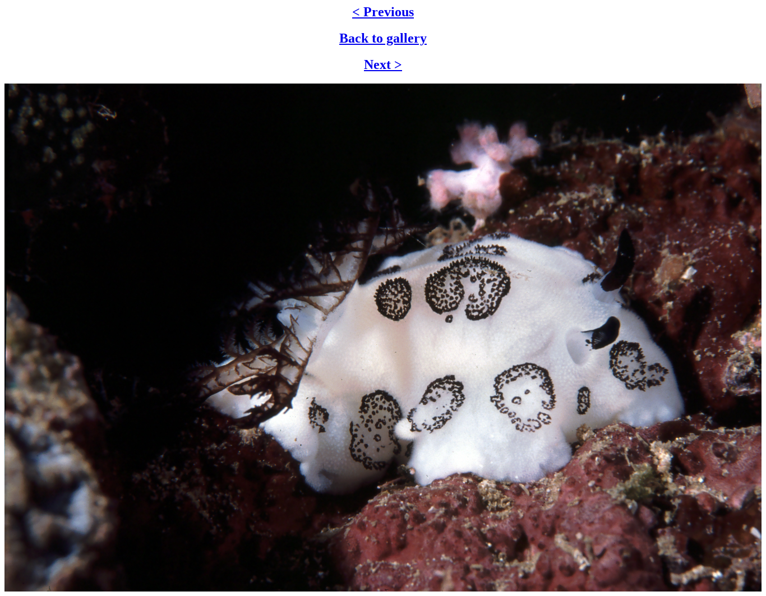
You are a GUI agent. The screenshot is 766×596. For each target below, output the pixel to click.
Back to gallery (383, 38)
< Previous (383, 11)
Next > (383, 64)
